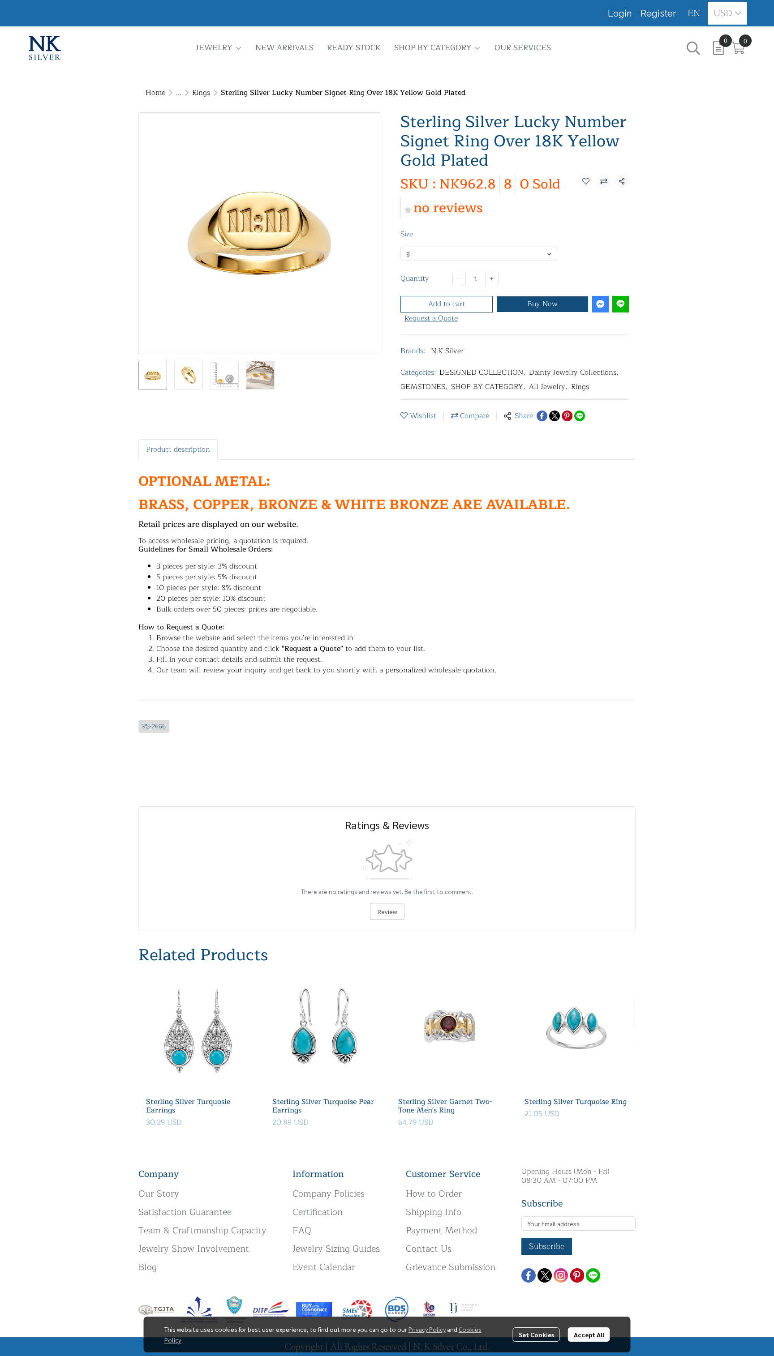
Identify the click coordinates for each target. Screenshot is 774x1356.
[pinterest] (577, 1275)
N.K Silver (447, 351)
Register (658, 13)
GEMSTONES (423, 386)
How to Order (434, 1193)
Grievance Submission (450, 1267)
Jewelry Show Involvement (193, 1248)
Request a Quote (431, 318)
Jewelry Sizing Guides (336, 1248)
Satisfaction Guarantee (185, 1212)
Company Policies (328, 1193)
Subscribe (546, 1246)
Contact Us (429, 1248)
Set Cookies (536, 1334)
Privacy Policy (427, 1329)
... (178, 92)
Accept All (589, 1334)
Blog (147, 1267)
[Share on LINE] (579, 416)
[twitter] (545, 1275)
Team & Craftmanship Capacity (202, 1230)
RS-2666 (154, 726)
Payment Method (441, 1230)
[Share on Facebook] (542, 416)
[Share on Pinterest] (567, 416)
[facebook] (528, 1275)
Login (620, 13)
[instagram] (561, 1275)
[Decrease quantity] (459, 278)
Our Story (158, 1193)
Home (155, 92)
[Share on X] (554, 416)
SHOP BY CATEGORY (488, 386)
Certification (317, 1212)
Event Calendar (323, 1267)
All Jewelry (548, 386)
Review (387, 911)
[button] (694, 13)
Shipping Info (433, 1212)
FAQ (301, 1230)
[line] (593, 1275)
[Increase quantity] (492, 278)
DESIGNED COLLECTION (482, 372)
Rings (201, 92)
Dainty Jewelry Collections (574, 372)
